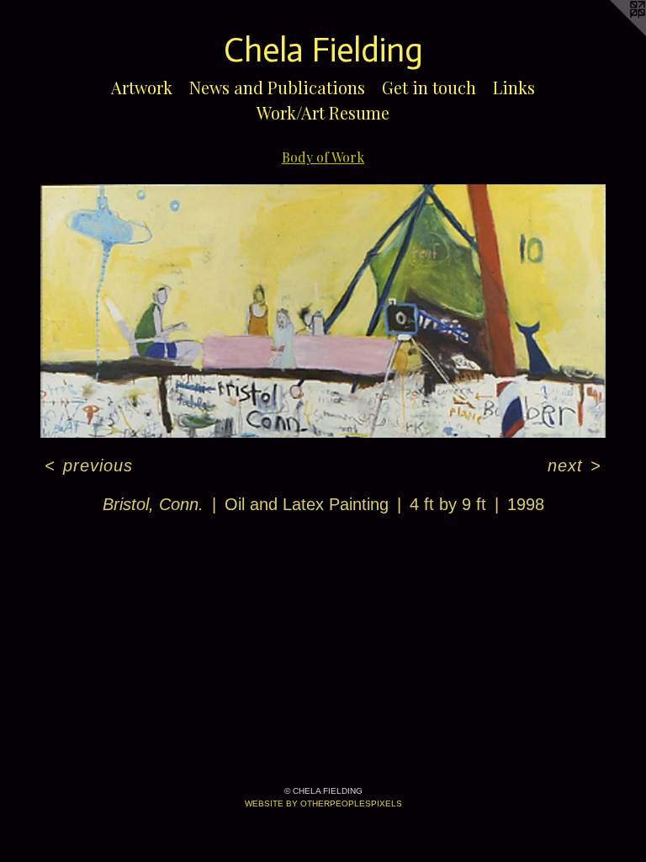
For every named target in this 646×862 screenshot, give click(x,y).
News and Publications (277, 87)
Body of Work (323, 157)
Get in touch (429, 87)
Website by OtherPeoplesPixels (323, 803)
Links (514, 87)
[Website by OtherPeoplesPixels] (612, 33)
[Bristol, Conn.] (323, 311)
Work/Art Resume (323, 112)
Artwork (141, 87)
